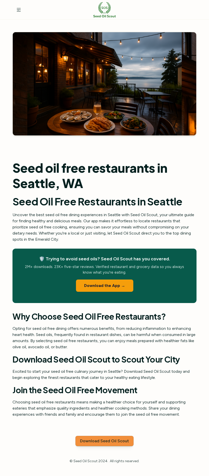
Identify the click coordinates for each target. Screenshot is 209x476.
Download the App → (104, 285)
